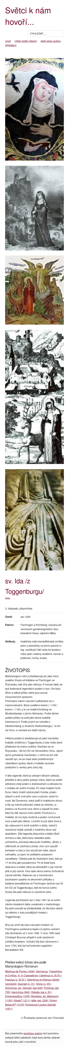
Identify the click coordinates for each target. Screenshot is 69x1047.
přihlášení (10, 45)
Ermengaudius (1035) (17, 996)
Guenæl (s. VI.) (26, 984)
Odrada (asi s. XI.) (41, 992)
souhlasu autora (33, 1033)
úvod (8, 41)
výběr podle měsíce (26, 41)
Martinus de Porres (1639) (20, 971)
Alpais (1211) (22, 1000)
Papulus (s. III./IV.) (15, 979)
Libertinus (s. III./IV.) (50, 975)
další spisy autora (50, 41)
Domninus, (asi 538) (24, 988)
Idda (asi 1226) (39, 1000)
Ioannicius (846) (21, 992)
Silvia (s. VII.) (43, 984)
